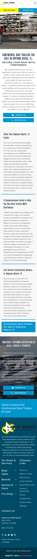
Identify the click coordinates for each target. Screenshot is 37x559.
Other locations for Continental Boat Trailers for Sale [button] (17, 408)
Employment (25, 499)
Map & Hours (25, 477)
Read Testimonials (27, 485)
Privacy (11, 539)
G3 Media (5, 542)
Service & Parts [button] (7, 486)
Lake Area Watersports (11, 518)
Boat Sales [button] (5, 472)
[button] (35, 3)
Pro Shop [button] (7, 493)
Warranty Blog (25, 502)
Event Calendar (26, 481)
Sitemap (23, 506)
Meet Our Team (26, 474)
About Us (23, 470)
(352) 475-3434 (7, 528)
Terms (17, 539)
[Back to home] (8, 3)
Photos (22, 495)
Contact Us (28, 10)
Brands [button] (6, 479)
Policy (4, 539)
